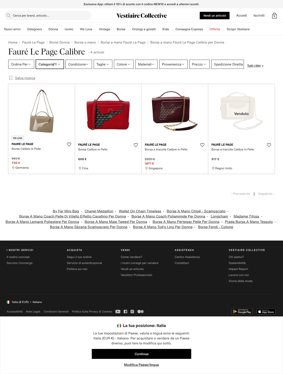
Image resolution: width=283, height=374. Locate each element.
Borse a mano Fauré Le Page (123, 42)
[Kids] (172, 29)
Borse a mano (85, 42)
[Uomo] (76, 29)
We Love (86, 29)
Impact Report (238, 269)
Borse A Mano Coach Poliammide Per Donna (168, 216)
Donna (53, 29)
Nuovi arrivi (12, 29)
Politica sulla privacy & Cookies (92, 311)
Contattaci (182, 263)
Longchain (219, 216)
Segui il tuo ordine (79, 257)
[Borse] (128, 29)
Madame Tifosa (246, 216)
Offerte (214, 29)
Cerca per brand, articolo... (31, 15)
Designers (34, 29)
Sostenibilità (237, 263)
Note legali (33, 311)
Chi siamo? (236, 257)
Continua (142, 353)
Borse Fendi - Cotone (215, 227)
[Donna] (61, 29)
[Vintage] (113, 29)
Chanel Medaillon (99, 211)
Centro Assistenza (187, 257)
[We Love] (95, 29)
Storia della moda (241, 281)
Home (12, 42)
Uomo (69, 29)
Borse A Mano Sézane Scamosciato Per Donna (88, 227)
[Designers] (45, 29)
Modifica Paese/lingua (141, 364)
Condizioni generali (56, 311)
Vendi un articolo (214, 15)
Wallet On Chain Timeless (140, 211)
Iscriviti (259, 15)
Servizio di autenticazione (84, 263)
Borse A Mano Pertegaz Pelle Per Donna (185, 221)
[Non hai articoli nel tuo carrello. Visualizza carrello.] (274, 15)
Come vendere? (131, 257)
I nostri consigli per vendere (139, 263)
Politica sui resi (77, 269)
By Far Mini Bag (66, 211)
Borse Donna (59, 42)
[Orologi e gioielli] (159, 29)
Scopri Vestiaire (238, 29)
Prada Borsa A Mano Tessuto (249, 221)
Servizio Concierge (20, 263)
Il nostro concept (18, 257)
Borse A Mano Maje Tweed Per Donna (116, 221)
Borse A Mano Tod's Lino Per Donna (162, 227)
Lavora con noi (239, 275)
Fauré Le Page (33, 42)
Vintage (104, 29)
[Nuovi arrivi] (23, 29)
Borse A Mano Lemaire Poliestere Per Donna (42, 221)
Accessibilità (15, 311)
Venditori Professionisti (136, 275)
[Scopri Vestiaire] (253, 29)
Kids (165, 29)
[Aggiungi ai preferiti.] (69, 144)
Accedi (241, 15)
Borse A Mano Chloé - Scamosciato (196, 211)
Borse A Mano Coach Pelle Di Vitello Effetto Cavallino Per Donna (72, 216)
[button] (274, 15)
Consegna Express (189, 29)
